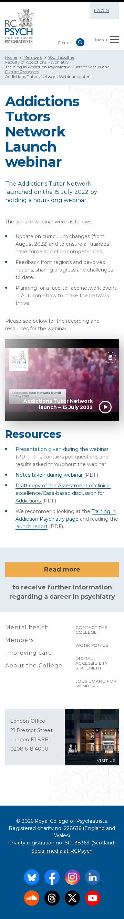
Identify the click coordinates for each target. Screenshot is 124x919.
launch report (32, 526)
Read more (62, 569)
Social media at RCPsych (62, 851)
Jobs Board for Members (96, 683)
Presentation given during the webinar (62, 449)
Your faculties (61, 57)
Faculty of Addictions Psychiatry (37, 62)
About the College (33, 665)
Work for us (91, 645)
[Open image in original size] (19, 26)
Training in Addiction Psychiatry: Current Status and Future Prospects (57, 69)
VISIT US (106, 760)
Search (80, 42)
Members (32, 57)
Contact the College (91, 630)
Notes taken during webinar (49, 475)
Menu (101, 39)
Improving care (28, 653)
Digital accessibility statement (91, 663)
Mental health (27, 627)
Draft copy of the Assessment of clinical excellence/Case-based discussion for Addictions (63, 493)
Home (11, 57)
